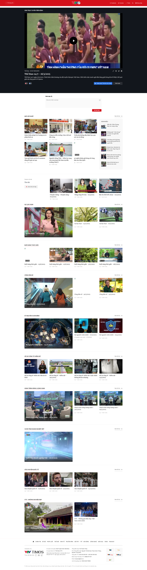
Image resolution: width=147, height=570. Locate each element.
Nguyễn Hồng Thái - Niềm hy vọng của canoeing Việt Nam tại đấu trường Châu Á (60, 160)
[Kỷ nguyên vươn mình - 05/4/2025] (111, 325)
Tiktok (128, 3)
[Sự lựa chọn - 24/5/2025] (86, 214)
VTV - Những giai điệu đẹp (33, 499)
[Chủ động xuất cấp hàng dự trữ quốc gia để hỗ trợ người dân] (103, 141)
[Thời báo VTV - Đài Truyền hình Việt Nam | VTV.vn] (34, 552)
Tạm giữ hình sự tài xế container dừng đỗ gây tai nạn (34, 159)
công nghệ (93, 541)
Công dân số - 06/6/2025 (35, 304)
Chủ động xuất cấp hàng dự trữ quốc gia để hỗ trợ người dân (113, 141)
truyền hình (69, 541)
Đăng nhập (139, 3)
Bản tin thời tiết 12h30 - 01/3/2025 (110, 195)
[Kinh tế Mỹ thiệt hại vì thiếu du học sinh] (103, 164)
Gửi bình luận (97, 110)
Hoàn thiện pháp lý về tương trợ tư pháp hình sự (35, 136)
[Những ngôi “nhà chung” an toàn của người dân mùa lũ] (103, 133)
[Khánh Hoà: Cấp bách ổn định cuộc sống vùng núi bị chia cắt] (103, 148)
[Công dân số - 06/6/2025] (48, 293)
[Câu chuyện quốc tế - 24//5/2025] (86, 479)
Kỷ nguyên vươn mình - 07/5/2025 (85, 335)
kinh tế (62, 541)
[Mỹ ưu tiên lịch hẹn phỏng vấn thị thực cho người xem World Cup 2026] (103, 156)
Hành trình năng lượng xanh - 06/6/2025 (41, 417)
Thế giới (56, 541)
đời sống (86, 541)
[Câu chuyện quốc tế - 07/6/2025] (36, 479)
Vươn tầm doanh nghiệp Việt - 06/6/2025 (41, 458)
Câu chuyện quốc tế (31, 469)
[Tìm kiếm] (132, 3)
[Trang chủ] (33, 541)
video (106, 541)
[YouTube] (39, 555)
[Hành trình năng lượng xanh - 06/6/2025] (48, 406)
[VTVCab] (119, 555)
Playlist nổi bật (28, 179)
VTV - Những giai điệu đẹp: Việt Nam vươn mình (84, 520)
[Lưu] (122, 71)
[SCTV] (110, 559)
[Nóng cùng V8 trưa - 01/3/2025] (85, 186)
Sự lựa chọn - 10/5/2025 (107, 223)
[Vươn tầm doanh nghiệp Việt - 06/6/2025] (48, 447)
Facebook (113, 3)
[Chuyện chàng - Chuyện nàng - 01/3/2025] (61, 186)
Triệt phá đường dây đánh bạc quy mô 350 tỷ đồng (85, 136)
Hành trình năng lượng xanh (34, 388)
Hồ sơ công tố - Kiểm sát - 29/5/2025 (57, 376)
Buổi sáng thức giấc (31, 245)
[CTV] (110, 555)
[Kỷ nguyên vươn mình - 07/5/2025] (86, 325)
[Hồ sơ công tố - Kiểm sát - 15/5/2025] (111, 366)
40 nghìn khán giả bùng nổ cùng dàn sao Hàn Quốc (84, 159)
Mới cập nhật (29, 116)
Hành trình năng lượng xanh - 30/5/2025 (84, 408)
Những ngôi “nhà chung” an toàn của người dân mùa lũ (114, 133)
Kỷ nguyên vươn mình (31, 315)
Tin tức (27, 182)
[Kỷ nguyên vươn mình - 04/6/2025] (48, 333)
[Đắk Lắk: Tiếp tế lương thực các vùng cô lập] (103, 126)
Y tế (81, 541)
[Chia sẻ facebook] (116, 71)
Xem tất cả (117, 116)
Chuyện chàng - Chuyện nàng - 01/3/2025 (60, 196)
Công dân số (28, 275)
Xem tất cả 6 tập (32, 186)
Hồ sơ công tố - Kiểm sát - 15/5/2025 (107, 376)
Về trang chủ (10, 3)
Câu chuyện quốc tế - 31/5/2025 (59, 489)
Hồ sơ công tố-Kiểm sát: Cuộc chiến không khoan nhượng (85, 376)
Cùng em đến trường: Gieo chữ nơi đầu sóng (60, 136)
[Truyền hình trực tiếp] (76, 3)
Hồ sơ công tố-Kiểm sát (32, 356)
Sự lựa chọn (28, 204)
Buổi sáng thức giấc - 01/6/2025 (59, 264)
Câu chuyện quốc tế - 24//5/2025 (84, 489)
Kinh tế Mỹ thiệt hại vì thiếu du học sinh (113, 163)
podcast (111, 541)
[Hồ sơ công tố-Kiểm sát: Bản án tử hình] (36, 366)
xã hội (44, 541)
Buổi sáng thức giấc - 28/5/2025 (109, 264)
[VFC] (110, 550)
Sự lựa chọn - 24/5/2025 (82, 223)
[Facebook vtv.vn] (36, 555)
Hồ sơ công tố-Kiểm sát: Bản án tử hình (35, 376)
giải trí (76, 541)
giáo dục (100, 541)
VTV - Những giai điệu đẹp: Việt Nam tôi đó (42, 528)
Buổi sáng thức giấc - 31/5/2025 (84, 264)
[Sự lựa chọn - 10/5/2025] (111, 214)
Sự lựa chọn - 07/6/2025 (35, 233)
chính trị (38, 541)
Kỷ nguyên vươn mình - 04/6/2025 (39, 345)
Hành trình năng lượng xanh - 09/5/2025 (109, 408)
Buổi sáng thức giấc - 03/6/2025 (34, 264)
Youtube (122, 3)
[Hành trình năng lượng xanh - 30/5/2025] (86, 398)
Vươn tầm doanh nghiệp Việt (34, 429)
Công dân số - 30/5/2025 (82, 294)
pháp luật (50, 541)
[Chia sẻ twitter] (119, 71)
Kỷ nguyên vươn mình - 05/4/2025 (110, 335)
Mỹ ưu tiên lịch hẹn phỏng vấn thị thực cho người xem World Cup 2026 (114, 156)
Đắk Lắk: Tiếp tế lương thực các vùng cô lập (113, 125)
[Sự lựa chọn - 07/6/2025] (48, 222)
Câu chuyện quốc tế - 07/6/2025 (34, 489)
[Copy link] (113, 71)
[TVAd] (119, 550)
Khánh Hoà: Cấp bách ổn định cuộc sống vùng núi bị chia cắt (113, 149)
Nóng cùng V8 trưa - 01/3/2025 (84, 195)
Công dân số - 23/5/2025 (107, 294)
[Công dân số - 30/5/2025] (86, 285)
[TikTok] (42, 555)
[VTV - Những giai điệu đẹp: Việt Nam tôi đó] (48, 517)
